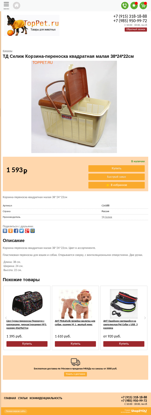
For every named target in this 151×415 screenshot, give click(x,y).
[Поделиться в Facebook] (16, 231)
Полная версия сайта (15, 411)
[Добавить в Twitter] (21, 231)
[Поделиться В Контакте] (5, 231)
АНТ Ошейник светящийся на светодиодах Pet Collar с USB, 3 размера (120, 325)
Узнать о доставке (75, 374)
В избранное (118, 185)
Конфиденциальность (46, 398)
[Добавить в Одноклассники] (10, 231)
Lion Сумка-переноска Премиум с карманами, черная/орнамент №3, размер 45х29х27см (26, 325)
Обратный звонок (135, 29)
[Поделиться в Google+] (27, 231)
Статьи (22, 398)
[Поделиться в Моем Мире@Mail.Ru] (32, 231)
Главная (10, 398)
